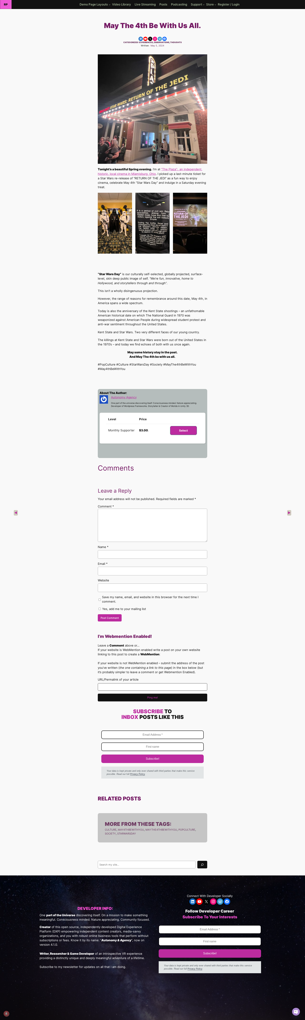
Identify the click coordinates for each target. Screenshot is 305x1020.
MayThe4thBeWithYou (161, 829)
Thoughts (176, 42)
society (110, 833)
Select (183, 430)
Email (102, 564)
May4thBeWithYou (131, 829)
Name (103, 547)
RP (6, 4)
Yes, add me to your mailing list (123, 609)
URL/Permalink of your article (118, 679)
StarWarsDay (126, 833)
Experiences (146, 42)
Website (103, 580)
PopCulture (186, 829)
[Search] (202, 864)
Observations (161, 42)
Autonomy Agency (124, 397)
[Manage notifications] (6, 1013)
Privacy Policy (137, 774)
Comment (106, 506)
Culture (110, 829)
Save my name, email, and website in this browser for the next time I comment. (150, 599)
